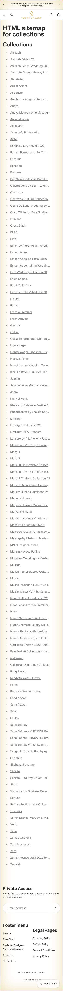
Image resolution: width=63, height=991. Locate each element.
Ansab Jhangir (19, 119)
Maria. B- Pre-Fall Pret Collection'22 (33, 471)
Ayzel (14, 139)
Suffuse (15, 797)
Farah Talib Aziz (20, 285)
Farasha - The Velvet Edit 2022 (30, 292)
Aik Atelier (17, 79)
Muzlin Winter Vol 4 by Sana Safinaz (33, 591)
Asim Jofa (16, 125)
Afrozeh (15, 52)
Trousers (16, 811)
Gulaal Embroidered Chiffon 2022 (32, 338)
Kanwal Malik (19, 398)
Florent (14, 299)
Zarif (13, 851)
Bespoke (16, 165)
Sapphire (16, 758)
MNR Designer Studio (24, 545)
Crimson (15, 219)
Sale (13, 711)
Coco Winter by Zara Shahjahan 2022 (34, 212)
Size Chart (9, 939)
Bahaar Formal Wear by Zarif (28, 152)
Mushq (14, 578)
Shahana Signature (22, 764)
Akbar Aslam (18, 86)
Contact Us (9, 961)
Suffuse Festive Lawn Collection (31, 804)
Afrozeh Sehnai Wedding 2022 (30, 66)
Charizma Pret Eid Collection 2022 (32, 199)
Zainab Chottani (20, 837)
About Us (8, 955)
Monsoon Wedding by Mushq (29, 558)
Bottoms (15, 172)
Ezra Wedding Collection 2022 (30, 272)
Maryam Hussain (21, 498)
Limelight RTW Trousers (25, 431)
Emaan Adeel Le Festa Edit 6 (28, 258)
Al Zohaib (16, 92)
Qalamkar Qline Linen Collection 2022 (35, 664)
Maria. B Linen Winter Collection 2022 (34, 465)
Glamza (15, 325)
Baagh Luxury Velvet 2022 (27, 145)
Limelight (16, 418)
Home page (18, 345)
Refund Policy (41, 944)
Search (7, 933)
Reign (14, 684)
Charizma (16, 192)
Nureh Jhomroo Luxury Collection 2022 (36, 625)
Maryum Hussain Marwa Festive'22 (33, 505)
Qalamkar (16, 658)
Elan (13, 239)
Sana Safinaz (18, 724)
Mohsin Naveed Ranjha (25, 551)
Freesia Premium (21, 312)
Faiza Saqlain (19, 278)
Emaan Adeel (18, 252)
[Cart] (59, 15)
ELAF (13, 232)
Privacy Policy (41, 956)
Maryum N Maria (21, 511)
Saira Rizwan (18, 704)
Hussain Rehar (19, 358)
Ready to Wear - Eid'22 (25, 678)
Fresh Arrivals (19, 318)
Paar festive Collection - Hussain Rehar (35, 651)
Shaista (15, 771)
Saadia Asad (18, 698)
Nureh (14, 611)
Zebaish (15, 864)
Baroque (15, 159)
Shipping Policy (42, 938)
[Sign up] (55, 908)
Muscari (15, 565)
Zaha (13, 831)
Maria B (15, 458)
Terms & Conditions (44, 950)
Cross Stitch (18, 225)
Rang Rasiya (18, 671)
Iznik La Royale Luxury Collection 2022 (35, 372)
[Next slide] (59, 4)
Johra (14, 392)
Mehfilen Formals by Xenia (27, 525)
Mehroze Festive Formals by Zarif (32, 531)
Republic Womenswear (25, 691)
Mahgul (15, 452)
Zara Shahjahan (20, 844)
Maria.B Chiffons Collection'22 (30, 478)
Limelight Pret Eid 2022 (25, 425)
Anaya (14, 105)
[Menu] (4, 15)
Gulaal (14, 332)
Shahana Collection (35, 972)
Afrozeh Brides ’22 (22, 59)
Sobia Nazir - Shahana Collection (31, 791)
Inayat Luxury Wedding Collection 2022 (36, 365)
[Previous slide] (4, 4)
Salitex (14, 718)
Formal (14, 305)
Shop (13, 784)
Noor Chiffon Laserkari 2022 (29, 598)
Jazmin (15, 378)
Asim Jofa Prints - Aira (24, 132)
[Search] (11, 15)
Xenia (14, 824)
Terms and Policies (31, 979)
